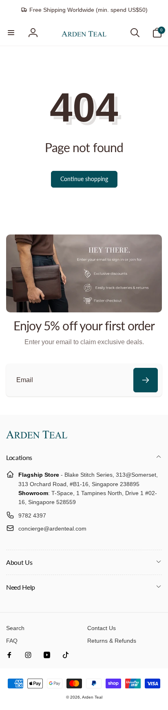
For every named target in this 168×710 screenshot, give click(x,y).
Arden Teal (92, 697)
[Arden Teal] (36, 436)
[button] (11, 33)
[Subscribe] (145, 380)
